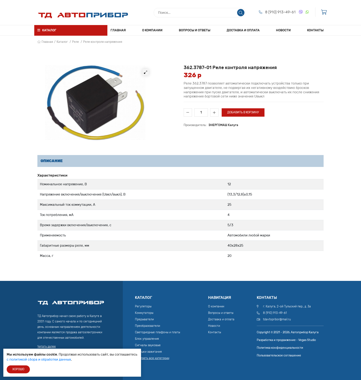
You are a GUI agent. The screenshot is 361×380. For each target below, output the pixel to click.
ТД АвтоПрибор (71, 300)
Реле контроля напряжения (102, 42)
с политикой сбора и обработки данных (39, 359)
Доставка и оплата (243, 30)
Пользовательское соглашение (279, 355)
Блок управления (147, 339)
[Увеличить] (145, 72)
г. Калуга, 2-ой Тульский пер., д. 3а (287, 306)
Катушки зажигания (148, 351)
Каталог (62, 42)
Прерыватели (144, 319)
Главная (118, 30)
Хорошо (18, 369)
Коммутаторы (144, 313)
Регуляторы (143, 306)
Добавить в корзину (243, 112)
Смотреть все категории (152, 358)
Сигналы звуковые (148, 345)
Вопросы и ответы (194, 30)
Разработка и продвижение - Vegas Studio (286, 340)
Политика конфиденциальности (280, 348)
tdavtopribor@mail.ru (277, 319)
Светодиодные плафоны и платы (157, 332)
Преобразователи (147, 326)
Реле (75, 42)
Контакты (315, 30)
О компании (152, 30)
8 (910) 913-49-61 (280, 12)
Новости (283, 30)
